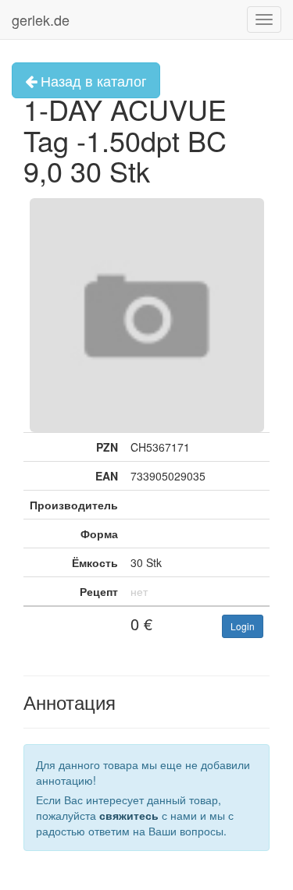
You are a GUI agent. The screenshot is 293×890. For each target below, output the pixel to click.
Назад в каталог (92, 80)
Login (242, 626)
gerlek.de (41, 19)
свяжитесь (129, 815)
